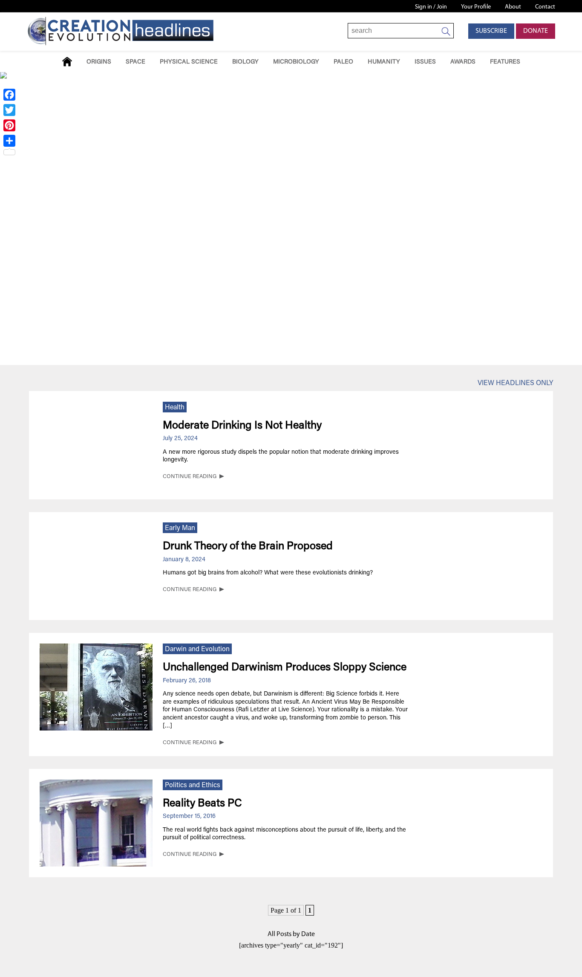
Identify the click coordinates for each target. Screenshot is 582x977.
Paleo (343, 62)
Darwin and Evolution (197, 649)
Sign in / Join (431, 7)
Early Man (180, 528)
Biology (245, 62)
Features (505, 62)
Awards (462, 62)
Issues (425, 62)
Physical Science (189, 62)
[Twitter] (9, 110)
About (513, 7)
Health (174, 407)
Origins (98, 62)
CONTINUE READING (189, 476)
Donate (535, 31)
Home (67, 62)
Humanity (384, 62)
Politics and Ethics (192, 785)
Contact (545, 7)
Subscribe (491, 31)
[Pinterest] (9, 125)
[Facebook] (9, 94)
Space (135, 62)
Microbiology (296, 62)
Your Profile (476, 7)
